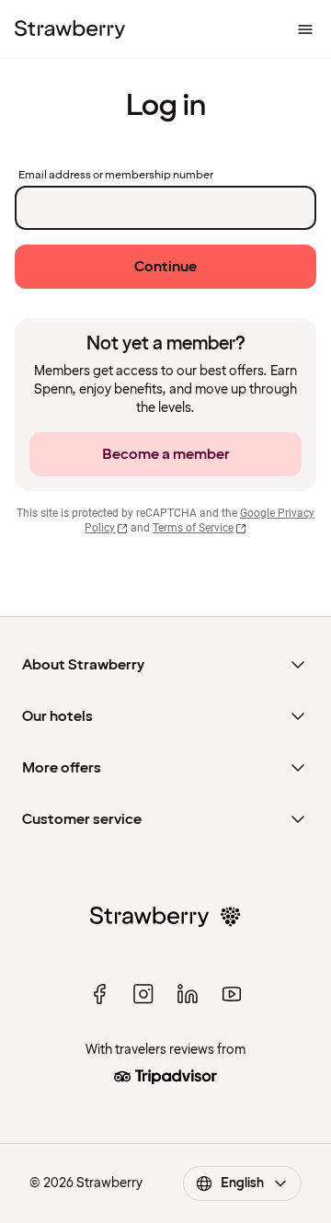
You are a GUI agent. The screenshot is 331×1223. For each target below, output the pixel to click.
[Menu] (305, 29)
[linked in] (188, 994)
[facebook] (99, 994)
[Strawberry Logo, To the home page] (70, 29)
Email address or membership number (115, 175)
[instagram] (143, 994)
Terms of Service (193, 527)
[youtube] (232, 994)
